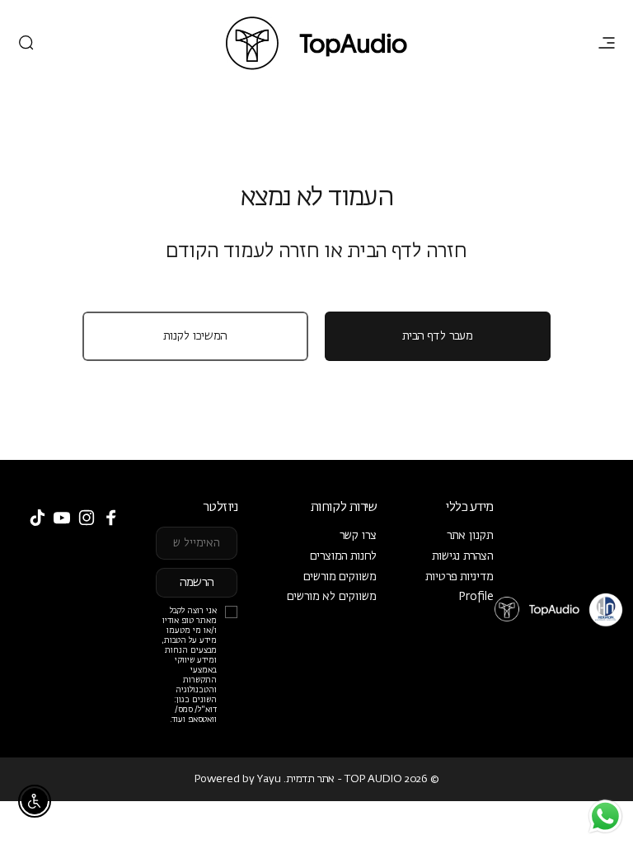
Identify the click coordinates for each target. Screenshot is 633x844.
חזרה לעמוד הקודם (243, 251)
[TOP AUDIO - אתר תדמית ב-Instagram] (86, 517)
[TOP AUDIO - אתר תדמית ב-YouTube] (62, 517)
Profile (476, 597)
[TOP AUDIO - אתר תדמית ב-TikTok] (37, 517)
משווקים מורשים (340, 577)
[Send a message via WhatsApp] (605, 816)
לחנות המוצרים (343, 556)
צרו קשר (358, 536)
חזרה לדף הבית (407, 251)
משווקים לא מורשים (332, 597)
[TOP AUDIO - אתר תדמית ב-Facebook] (111, 517)
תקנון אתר (470, 536)
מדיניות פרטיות (459, 577)
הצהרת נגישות (463, 556)
